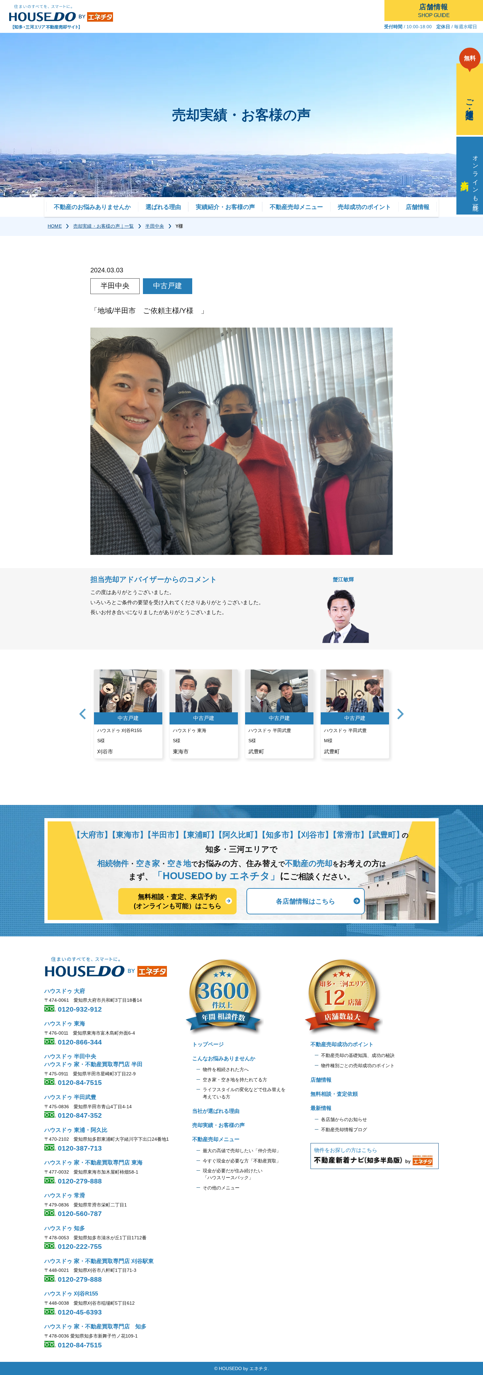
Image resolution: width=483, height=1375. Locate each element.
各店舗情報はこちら (305, 901)
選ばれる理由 (163, 207)
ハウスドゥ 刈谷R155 (71, 1294)
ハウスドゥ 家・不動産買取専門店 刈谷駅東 (99, 1261)
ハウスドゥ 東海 (64, 1023)
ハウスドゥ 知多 (64, 1228)
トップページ (208, 1044)
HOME (55, 226)
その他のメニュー (221, 1187)
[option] (128, 714)
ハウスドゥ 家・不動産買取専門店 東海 (93, 1162)
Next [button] (400, 714)
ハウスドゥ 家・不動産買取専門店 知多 (95, 1326)
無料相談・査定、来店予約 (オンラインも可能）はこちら (177, 901)
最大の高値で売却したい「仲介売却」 (242, 1150)
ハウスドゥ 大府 (64, 991)
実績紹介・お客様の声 (225, 207)
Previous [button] (82, 714)
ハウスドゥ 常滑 (64, 1195)
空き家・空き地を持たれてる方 (235, 1079)
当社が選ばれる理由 (216, 1111)
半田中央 (154, 226)
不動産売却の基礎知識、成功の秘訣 (358, 1055)
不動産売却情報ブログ (344, 1129)
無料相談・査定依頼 (334, 1094)
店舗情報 (417, 207)
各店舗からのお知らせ (344, 1119)
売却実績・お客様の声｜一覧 (103, 226)
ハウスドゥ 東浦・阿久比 (75, 1130)
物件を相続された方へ (226, 1069)
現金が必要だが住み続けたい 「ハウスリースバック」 (233, 1174)
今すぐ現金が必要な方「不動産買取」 (242, 1160)
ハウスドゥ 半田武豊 (70, 1097)
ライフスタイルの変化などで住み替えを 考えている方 (244, 1093)
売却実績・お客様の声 (218, 1125)
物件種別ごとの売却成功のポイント (358, 1065)
